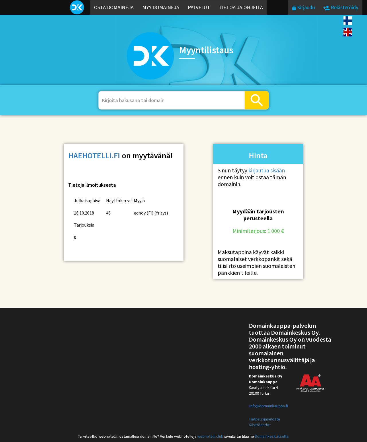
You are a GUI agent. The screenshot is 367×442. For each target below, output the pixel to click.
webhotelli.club (210, 436)
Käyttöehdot (260, 424)
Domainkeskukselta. (272, 436)
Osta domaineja (114, 7)
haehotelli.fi (94, 155)
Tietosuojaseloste (264, 419)
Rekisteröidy (344, 7)
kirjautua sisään (266, 170)
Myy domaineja (160, 7)
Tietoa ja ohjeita (241, 7)
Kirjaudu (305, 7)
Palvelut (199, 7)
